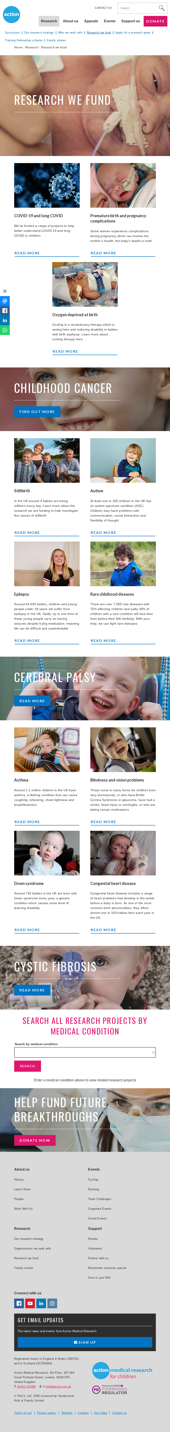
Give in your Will (99, 1277)
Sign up (86, 1342)
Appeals (91, 21)
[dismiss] (5, 291)
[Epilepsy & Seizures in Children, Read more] (47, 564)
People (18, 1199)
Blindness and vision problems (117, 780)
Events (110, 21)
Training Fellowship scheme (23, 40)
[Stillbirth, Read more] (47, 460)
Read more (45, 253)
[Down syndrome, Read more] (47, 853)
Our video (100, 1413)
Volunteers (95, 1248)
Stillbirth (22, 490)
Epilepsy (21, 594)
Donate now (34, 1140)
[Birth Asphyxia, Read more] (85, 284)
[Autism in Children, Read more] (123, 460)
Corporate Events (100, 1208)
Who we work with (70, 32)
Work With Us (23, 1208)
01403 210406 (26, 1386)
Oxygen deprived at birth (75, 314)
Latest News (22, 1189)
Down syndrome (29, 883)
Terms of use (23, 1413)
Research (32, 47)
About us (70, 21)
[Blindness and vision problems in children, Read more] (123, 749)
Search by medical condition (36, 1044)
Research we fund (99, 32)
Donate (155, 21)
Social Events (97, 1218)
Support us (130, 21)
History (19, 1179)
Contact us (103, 8)
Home (18, 47)
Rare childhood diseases (112, 594)
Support (95, 1228)
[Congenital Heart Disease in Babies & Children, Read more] (123, 853)
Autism (96, 490)
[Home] (122, 1370)
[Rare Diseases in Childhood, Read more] (123, 564)
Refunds (67, 1413)
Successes (12, 32)
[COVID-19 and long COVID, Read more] (47, 185)
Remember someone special (107, 1268)
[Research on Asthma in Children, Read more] (47, 749)
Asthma (21, 780)
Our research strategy (39, 32)
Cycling (93, 1179)
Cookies (83, 1413)
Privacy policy (46, 1413)
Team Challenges (99, 1199)
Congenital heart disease (113, 883)
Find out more (37, 411)
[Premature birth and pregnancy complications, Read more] (123, 185)
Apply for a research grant (132, 32)
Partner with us (98, 1258)
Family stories (56, 40)
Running (93, 1189)
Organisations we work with (32, 1248)
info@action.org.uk (58, 1386)
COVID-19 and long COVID (38, 215)
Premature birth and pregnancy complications (118, 218)
